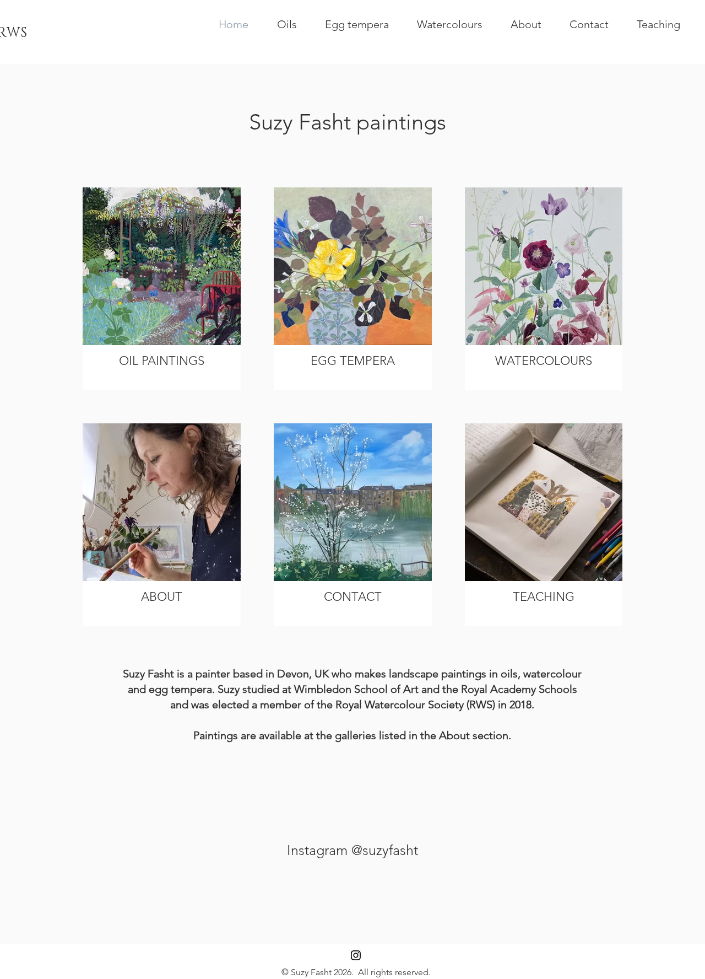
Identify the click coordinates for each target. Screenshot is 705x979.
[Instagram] (355, 955)
